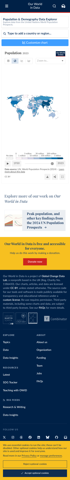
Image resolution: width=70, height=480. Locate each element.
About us (42, 342)
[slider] (52, 163)
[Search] (54, 6)
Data (6, 350)
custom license (11, 300)
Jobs (39, 373)
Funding (41, 358)
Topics (6, 342)
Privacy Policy (29, 456)
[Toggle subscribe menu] (63, 6)
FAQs (42, 308)
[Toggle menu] (6, 6)
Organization (44, 350)
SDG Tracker (10, 382)
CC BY (7, 177)
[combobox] (54, 6)
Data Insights (10, 358)
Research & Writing (14, 407)
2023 (61, 163)
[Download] (47, 177)
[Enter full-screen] (62, 177)
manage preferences (51, 456)
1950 (17, 163)
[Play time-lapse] (8, 164)
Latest (6, 375)
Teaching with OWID (15, 390)
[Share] (55, 177)
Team (40, 366)
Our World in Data (35, 6)
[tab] (8, 61)
